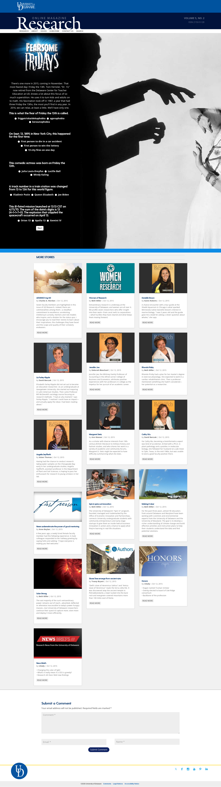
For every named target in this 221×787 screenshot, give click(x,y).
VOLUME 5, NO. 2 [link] (194, 18)
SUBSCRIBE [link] (54, 31)
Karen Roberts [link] (150, 300)
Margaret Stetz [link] (95, 434)
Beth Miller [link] (43, 596)
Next (40, 228)
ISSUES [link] (44, 31)
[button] (98, 749)
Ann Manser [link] (97, 437)
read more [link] (42, 332)
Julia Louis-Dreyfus (32, 171)
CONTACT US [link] (67, 31)
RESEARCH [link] (24, 31)
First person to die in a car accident (41, 141)
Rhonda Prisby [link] (148, 367)
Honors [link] (145, 581)
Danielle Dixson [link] (148, 298)
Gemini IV (55, 220)
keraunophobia (41, 121)
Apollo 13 (40, 220)
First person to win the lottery (41, 145)
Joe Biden (63, 194)
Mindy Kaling (41, 174)
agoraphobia (56, 118)
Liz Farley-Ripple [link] (43, 377)
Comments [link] (107, 784)
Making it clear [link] (148, 504)
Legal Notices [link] (118, 784)
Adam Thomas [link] (45, 457)
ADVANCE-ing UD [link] (43, 298)
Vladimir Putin (21, 194)
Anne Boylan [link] (44, 529)
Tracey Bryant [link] (98, 581)
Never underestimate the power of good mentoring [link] (57, 526)
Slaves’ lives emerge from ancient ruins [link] (105, 578)
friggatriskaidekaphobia (31, 118)
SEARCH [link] (79, 31)
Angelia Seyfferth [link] (43, 454)
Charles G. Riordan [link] (47, 300)
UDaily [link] (42, 666)
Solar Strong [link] (41, 593)
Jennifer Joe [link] (94, 367)
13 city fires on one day (41, 150)
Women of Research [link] (97, 298)
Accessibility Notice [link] (132, 784)
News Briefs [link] (41, 663)
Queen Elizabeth (44, 194)
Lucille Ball (54, 171)
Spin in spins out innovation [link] (100, 504)
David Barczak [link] (45, 380)
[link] (58, 278)
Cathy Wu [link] (146, 434)
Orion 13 (25, 220)
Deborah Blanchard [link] (100, 370)
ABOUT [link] (34, 31)
